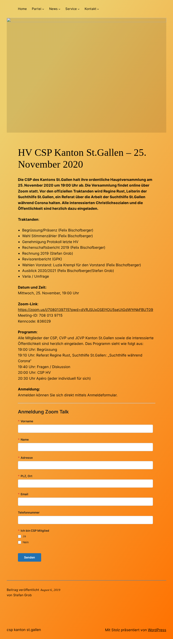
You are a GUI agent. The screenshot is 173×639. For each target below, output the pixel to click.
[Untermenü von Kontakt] (98, 9)
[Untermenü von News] (59, 9)
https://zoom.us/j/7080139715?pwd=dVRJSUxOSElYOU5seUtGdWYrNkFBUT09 (85, 309)
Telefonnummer (29, 512)
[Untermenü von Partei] (43, 9)
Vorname (25, 421)
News (53, 9)
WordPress (157, 630)
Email (23, 494)
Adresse (25, 457)
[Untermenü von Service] (79, 9)
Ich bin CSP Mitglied (33, 530)
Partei (36, 9)
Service (71, 9)
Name (23, 439)
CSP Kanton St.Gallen (24, 629)
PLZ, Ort (25, 476)
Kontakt (90, 9)
